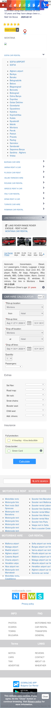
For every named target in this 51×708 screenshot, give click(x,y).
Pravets (13, 136)
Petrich (13, 133)
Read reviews (10, 29)
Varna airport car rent (41, 550)
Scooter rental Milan (41, 512)
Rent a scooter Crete (41, 528)
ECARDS (12, 627)
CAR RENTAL (16, 231)
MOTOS (11, 653)
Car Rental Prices (8, 254)
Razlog (13, 139)
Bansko (13, 77)
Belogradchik (15, 80)
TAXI (10, 661)
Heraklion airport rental (15, 563)
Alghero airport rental (14, 553)
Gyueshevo (15, 108)
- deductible (25, 440)
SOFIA (13, 64)
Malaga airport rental (14, 546)
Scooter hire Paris (40, 521)
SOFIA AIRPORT (17, 61)
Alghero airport (16, 71)
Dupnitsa (14, 99)
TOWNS (12, 631)
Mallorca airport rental (15, 543)
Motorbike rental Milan (15, 498)
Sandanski (14, 146)
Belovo (13, 83)
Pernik (12, 130)
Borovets (14, 89)
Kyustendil (14, 121)
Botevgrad (14, 92)
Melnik (13, 124)
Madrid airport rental (14, 550)
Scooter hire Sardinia (41, 508)
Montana (14, 127)
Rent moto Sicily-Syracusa (12, 507)
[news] (27, 594)
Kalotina (13, 111)
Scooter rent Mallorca (41, 502)
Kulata (12, 118)
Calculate (24, 461)
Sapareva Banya (17, 149)
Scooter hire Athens (40, 515)
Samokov (14, 143)
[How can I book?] (43, 287)
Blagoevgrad (15, 86)
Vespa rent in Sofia (40, 525)
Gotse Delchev (16, 102)
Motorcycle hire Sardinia (16, 502)
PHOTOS (12, 622)
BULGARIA (13, 635)
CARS (11, 657)
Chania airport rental (14, 559)
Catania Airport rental (14, 556)
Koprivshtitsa (15, 114)
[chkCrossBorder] (41, 451)
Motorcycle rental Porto (15, 524)
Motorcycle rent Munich (15, 530)
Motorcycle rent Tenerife (16, 517)
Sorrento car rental (40, 573)
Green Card (17, 450)
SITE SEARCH (41, 481)
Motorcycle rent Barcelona (12, 513)
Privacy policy (28, 603)
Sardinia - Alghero (18, 152)
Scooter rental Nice (40, 518)
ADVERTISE (13, 665)
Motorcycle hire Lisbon (15, 520)
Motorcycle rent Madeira (16, 527)
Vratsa (12, 155)
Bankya (13, 74)
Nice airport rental (13, 566)
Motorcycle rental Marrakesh (13, 571)
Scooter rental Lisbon (41, 505)
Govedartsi (15, 105)
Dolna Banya (15, 96)
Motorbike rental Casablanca (12, 577)
